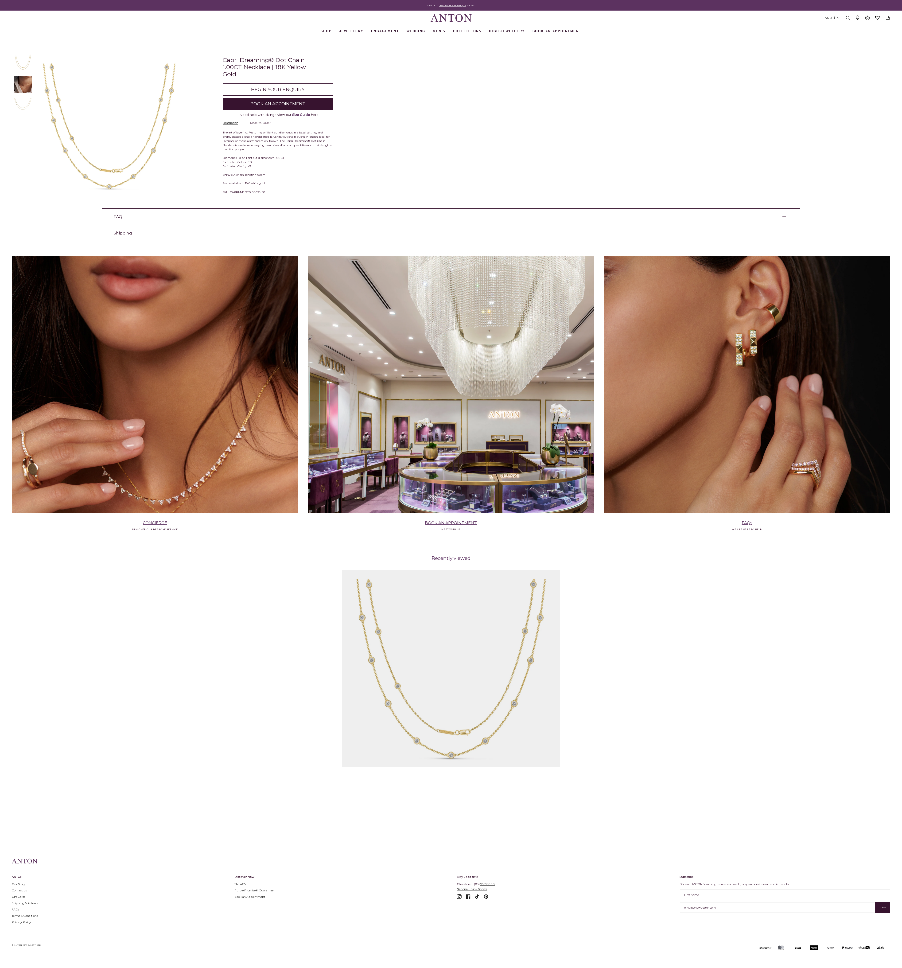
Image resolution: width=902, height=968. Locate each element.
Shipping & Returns (25, 903)
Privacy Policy (21, 922)
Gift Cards (18, 896)
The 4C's (240, 884)
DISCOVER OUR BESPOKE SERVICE (155, 529)
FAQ (118, 216)
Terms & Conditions (25, 915)
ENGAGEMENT (385, 31)
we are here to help (747, 529)
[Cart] (888, 18)
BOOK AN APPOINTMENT (557, 31)
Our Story (18, 884)
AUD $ (830, 18)
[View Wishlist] (877, 18)
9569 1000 (487, 884)
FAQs (747, 522)
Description (230, 123)
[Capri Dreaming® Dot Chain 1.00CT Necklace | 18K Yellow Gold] (451, 668)
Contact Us (19, 890)
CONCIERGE (155, 522)
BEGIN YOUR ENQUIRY (278, 89)
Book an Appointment (249, 896)
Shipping (123, 232)
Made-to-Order (260, 123)
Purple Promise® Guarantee (253, 890)
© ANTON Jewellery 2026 (27, 945)
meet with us (450, 529)
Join (882, 907)
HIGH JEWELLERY (507, 31)
